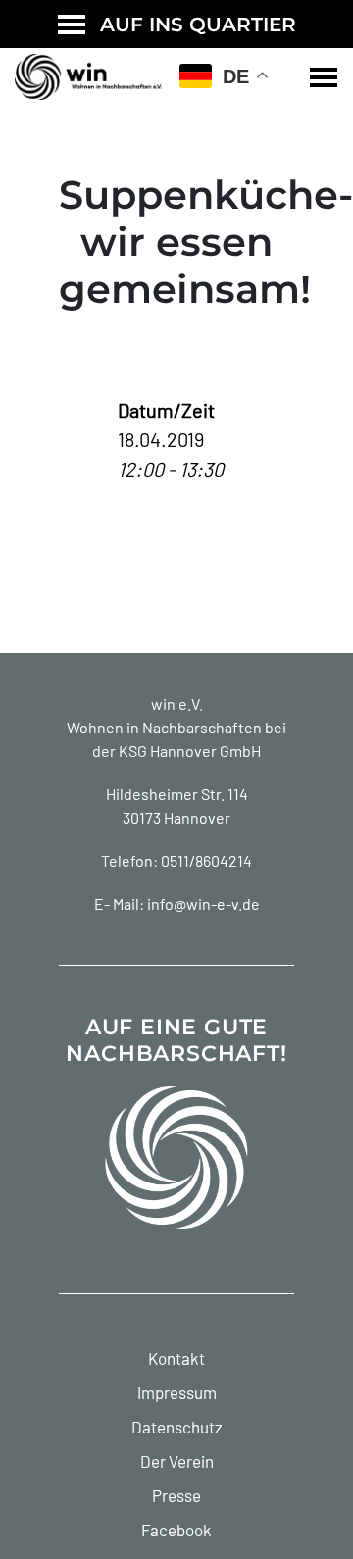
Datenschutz (177, 1426)
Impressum (177, 1392)
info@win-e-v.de (203, 903)
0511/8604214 (206, 860)
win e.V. (177, 703)
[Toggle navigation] (323, 77)
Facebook (176, 1529)
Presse (176, 1495)
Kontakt (176, 1358)
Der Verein (177, 1461)
